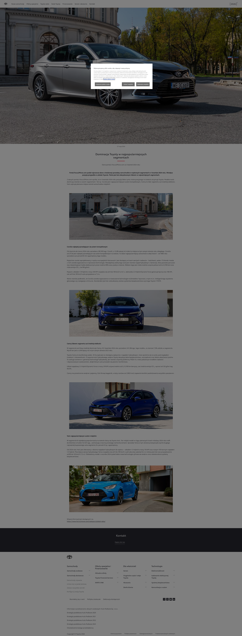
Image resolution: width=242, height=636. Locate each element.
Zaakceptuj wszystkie (143, 84)
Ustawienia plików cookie (103, 84)
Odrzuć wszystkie (128, 84)
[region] (122, 76)
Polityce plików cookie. (109, 79)
